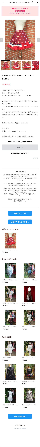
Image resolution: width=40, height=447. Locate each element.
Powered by (18, 428)
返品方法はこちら (20, 213)
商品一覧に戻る (20, 416)
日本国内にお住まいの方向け (20, 153)
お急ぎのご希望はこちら (20, 222)
